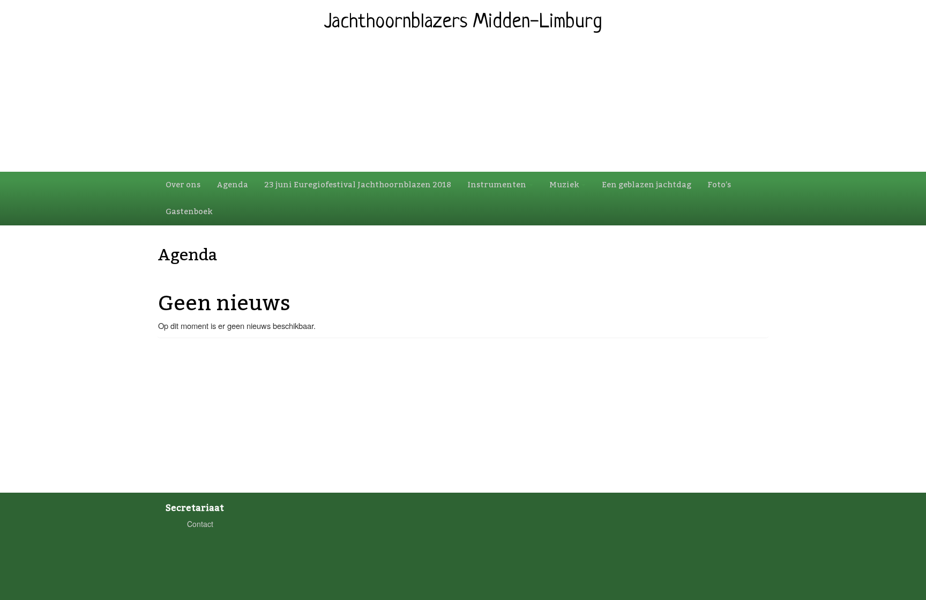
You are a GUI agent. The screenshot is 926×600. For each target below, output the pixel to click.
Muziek (564, 185)
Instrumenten (497, 185)
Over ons (183, 185)
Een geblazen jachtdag (646, 185)
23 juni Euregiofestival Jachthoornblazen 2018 (357, 185)
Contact (200, 523)
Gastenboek (189, 211)
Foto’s (719, 185)
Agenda (232, 185)
